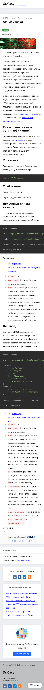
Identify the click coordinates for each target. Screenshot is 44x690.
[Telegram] (35, 537)
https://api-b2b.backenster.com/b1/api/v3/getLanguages (24, 267)
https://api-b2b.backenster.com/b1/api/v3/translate (24, 417)
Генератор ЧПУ (8, 665)
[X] (31, 537)
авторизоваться (22, 560)
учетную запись (18, 140)
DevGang (9, 4)
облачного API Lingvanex (29, 114)
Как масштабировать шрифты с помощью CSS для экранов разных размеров (22, 604)
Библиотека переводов (26, 665)
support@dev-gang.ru (10, 680)
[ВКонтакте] (28, 537)
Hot (4, 531)
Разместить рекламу (22, 654)
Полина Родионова (25, 18)
